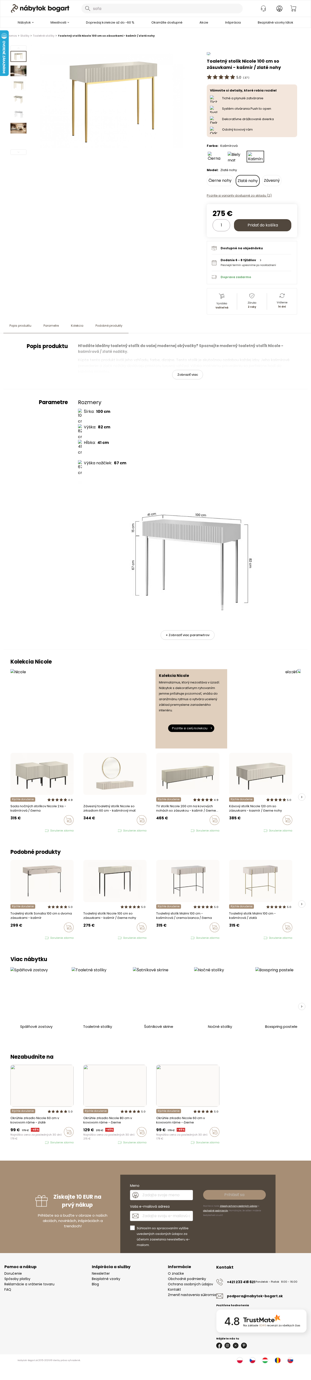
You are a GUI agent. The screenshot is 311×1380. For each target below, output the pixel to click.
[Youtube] (236, 1345)
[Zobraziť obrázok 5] (18, 113)
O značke (176, 1273)
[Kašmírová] (255, 156)
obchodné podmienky (215, 1210)
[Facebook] (219, 1345)
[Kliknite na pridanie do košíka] (69, 820)
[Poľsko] (240, 1360)
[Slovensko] (290, 1360)
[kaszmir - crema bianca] (162, 938)
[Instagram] (227, 1345)
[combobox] (162, 8)
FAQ (7, 1289)
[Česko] (252, 1360)
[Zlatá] (16, 1142)
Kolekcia (77, 326)
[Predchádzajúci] (18, 48)
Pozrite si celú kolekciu (189, 728)
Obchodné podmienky (187, 1278)
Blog (95, 1284)
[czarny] (16, 830)
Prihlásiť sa (234, 1194)
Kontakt (174, 1289)
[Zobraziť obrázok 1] (18, 56)
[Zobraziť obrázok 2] (18, 71)
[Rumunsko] (278, 1360)
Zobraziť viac (187, 374)
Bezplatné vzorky (106, 1278)
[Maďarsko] (265, 1360)
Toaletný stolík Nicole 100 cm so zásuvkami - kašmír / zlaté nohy (106, 36)
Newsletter (101, 1273)
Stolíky (24, 36)
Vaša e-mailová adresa (150, 1206)
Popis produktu (20, 326)
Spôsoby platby (17, 1278)
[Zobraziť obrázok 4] (18, 99)
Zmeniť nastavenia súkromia (192, 1294)
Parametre (51, 326)
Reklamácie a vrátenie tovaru (29, 1284)
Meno (134, 1185)
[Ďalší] (18, 152)
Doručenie (13, 1273)
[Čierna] (215, 156)
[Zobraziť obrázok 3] (18, 85)
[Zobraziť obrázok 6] (18, 128)
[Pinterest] (244, 1345)
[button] (251, 262)
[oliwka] (16, 938)
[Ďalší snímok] (301, 797)
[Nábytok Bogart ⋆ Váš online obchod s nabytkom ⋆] (40, 8)
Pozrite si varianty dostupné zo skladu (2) (239, 195)
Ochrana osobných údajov (190, 1284)
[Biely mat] (235, 156)
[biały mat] (21, 830)
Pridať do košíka (263, 225)
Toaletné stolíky (43, 36)
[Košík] (293, 8)
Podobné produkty (108, 326)
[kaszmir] (11, 830)
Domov (12, 36)
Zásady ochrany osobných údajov (238, 1206)
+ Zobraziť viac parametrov (187, 635)
